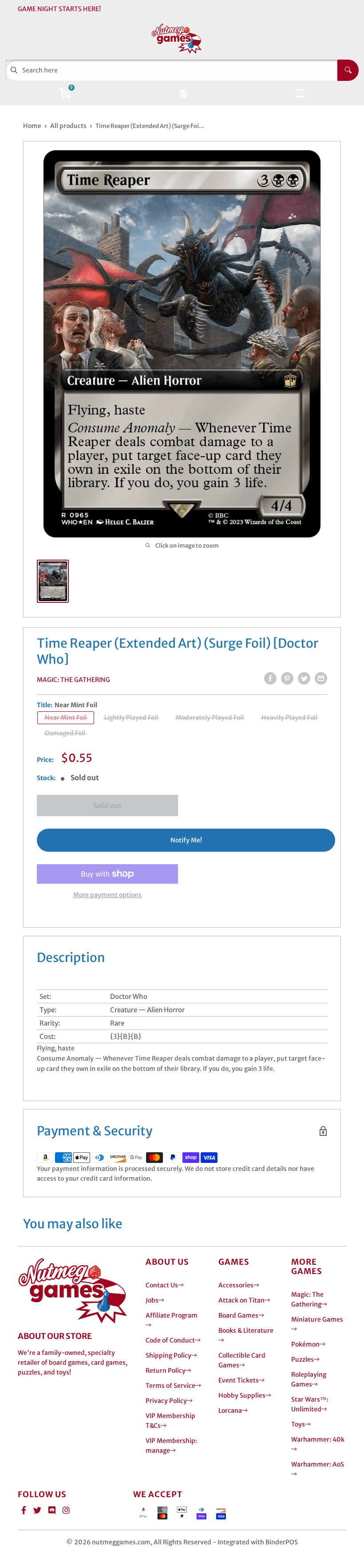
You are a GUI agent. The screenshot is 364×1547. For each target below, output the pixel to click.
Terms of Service (170, 1386)
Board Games (238, 1315)
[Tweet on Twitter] (304, 678)
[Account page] (183, 94)
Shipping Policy (168, 1355)
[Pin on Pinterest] (287, 678)
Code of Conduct (170, 1340)
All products (68, 126)
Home (32, 126)
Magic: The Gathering (73, 680)
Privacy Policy (166, 1401)
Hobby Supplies (241, 1395)
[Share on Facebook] (270, 678)
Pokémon (305, 1344)
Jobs (152, 1300)
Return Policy (166, 1371)
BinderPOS (281, 1542)
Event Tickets (238, 1380)
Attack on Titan (241, 1300)
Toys (298, 1424)
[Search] (348, 70)
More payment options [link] (107, 895)
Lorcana (230, 1411)
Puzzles (302, 1359)
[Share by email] (321, 678)
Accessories (235, 1285)
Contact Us (162, 1285)
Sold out (107, 805)
